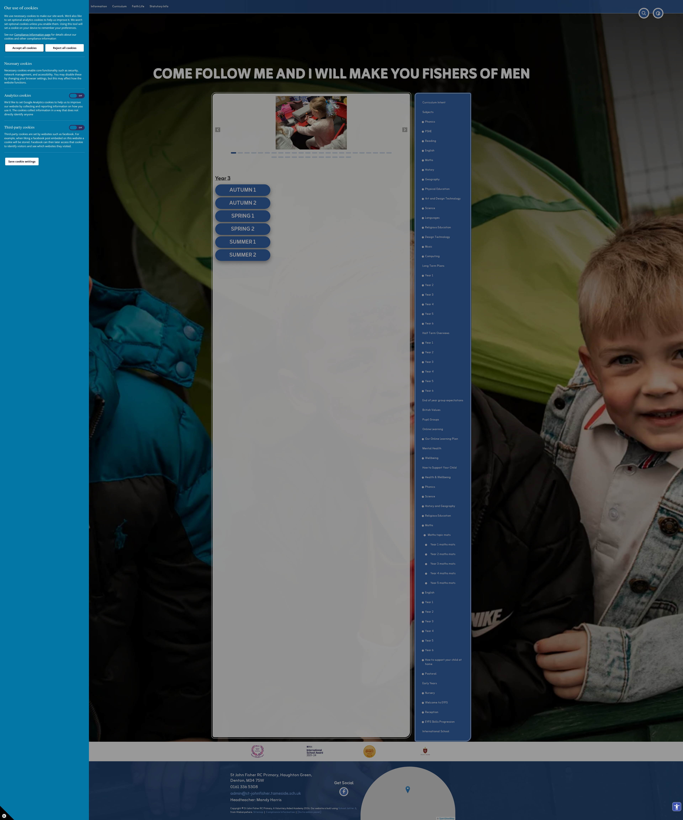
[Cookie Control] (7, 813)
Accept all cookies (24, 48)
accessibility (676, 806)
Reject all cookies (64, 48)
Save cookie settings (21, 161)
